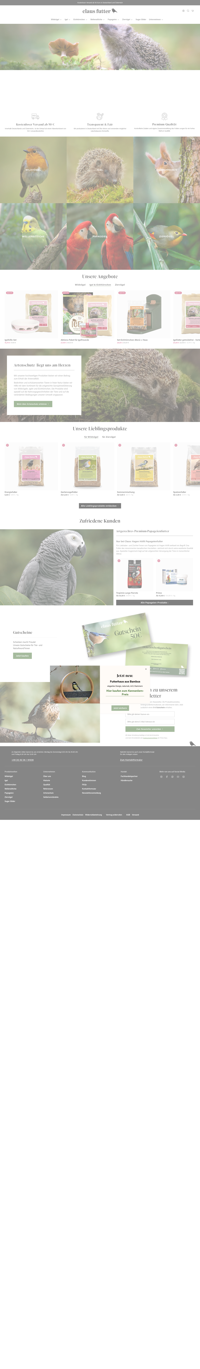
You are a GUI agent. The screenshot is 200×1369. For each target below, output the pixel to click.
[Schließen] (146, 669)
